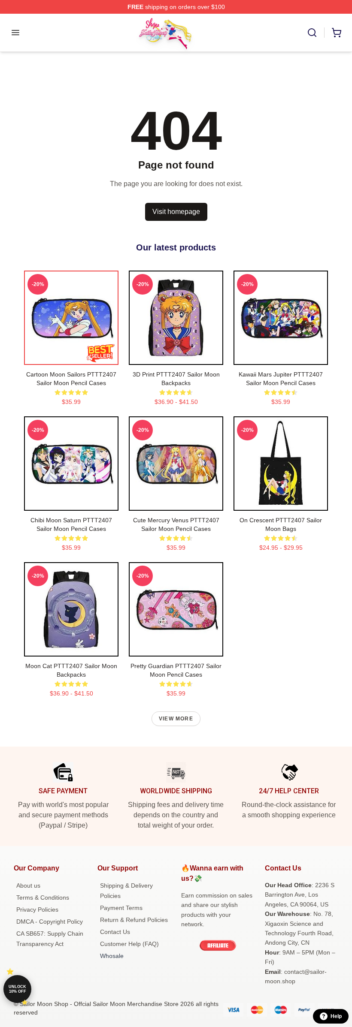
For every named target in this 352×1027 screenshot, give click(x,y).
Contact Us (115, 931)
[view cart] (336, 32)
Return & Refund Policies (134, 919)
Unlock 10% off (17, 989)
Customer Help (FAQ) (129, 943)
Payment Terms (121, 907)
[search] (312, 32)
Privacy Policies (37, 909)
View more (176, 719)
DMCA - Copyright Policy (49, 921)
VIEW (71, 356)
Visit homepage (176, 211)
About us (28, 885)
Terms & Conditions (42, 897)
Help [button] (336, 1016)
